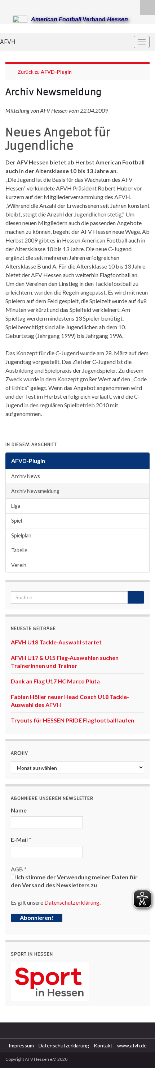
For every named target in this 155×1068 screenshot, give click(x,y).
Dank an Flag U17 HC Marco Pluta (55, 681)
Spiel (16, 521)
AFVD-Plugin (56, 72)
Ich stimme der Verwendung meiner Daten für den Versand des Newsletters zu (74, 881)
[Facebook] (20, 6)
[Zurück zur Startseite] (77, 28)
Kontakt (103, 1045)
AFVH (7, 42)
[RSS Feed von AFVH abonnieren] (8, 6)
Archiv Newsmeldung (35, 491)
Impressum (21, 1045)
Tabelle (19, 550)
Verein (18, 565)
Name (19, 810)
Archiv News (25, 476)
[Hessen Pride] (31, 6)
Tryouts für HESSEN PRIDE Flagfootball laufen (72, 720)
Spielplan (21, 535)
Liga (15, 506)
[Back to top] (139, 1052)
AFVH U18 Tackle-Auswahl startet (56, 642)
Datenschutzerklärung (71, 902)
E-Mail (21, 839)
